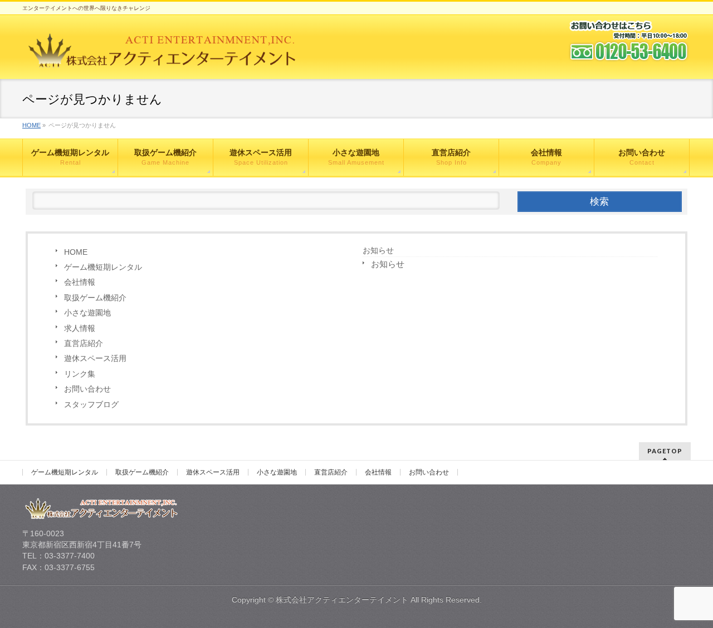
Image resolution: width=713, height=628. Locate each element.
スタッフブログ (91, 404)
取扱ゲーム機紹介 (95, 297)
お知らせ (378, 250)
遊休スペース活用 (95, 358)
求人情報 (79, 328)
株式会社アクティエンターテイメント (342, 599)
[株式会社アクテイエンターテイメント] (162, 60)
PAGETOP (664, 450)
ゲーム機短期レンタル (103, 267)
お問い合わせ (87, 388)
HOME (75, 252)
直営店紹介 (83, 343)
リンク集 (79, 373)
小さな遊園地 (87, 312)
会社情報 (79, 282)
